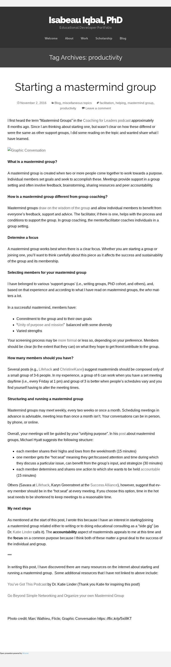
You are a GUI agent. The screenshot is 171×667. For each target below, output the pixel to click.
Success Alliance (104, 485)
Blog (123, 38)
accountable (150, 469)
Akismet (25, 653)
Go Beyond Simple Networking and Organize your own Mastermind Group (66, 596)
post (122, 434)
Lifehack (45, 369)
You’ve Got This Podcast (27, 584)
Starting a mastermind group (85, 87)
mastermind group (140, 103)
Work (84, 38)
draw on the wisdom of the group (64, 208)
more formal (67, 340)
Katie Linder (22, 532)
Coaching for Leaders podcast (106, 120)
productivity (68, 108)
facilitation (107, 103)
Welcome (51, 38)
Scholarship (104, 38)
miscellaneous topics (77, 103)
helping (121, 103)
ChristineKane (71, 369)
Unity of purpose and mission (40, 325)
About (69, 38)
